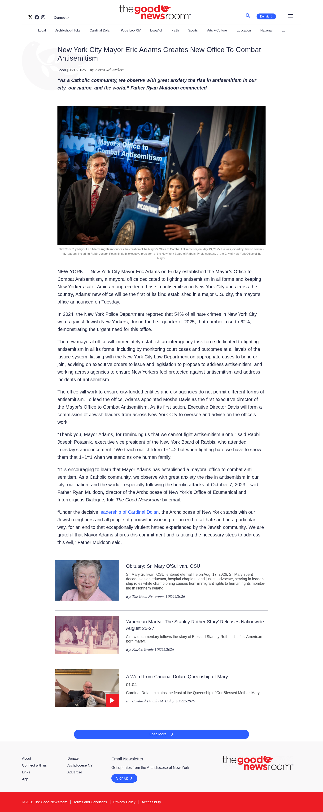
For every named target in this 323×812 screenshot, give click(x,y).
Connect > (61, 17)
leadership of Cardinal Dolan (129, 512)
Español (156, 30)
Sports (193, 30)
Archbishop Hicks (67, 30)
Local (42, 30)
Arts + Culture (217, 30)
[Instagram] (43, 17)
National (266, 30)
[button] (161, 734)
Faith (175, 30)
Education (243, 30)
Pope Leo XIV (131, 30)
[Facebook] (37, 17)
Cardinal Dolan (100, 30)
